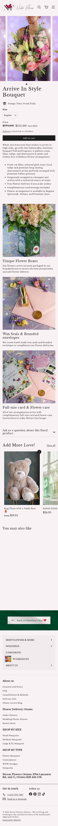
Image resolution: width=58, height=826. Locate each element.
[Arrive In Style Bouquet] (22, 568)
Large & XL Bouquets (13, 743)
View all (51, 445)
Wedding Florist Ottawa (15, 719)
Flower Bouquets (11, 755)
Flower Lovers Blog (12, 703)
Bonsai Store (9, 723)
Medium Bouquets (12, 739)
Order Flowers (10, 715)
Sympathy (8, 768)
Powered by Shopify (12, 820)
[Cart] (46, 7)
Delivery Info (9, 699)
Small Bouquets (11, 735)
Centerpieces (9, 759)
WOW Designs (10, 764)
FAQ (5, 690)
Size (5, 109)
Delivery (7, 131)
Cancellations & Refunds (15, 694)
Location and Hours (13, 686)
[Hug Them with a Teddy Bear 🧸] (22, 485)
